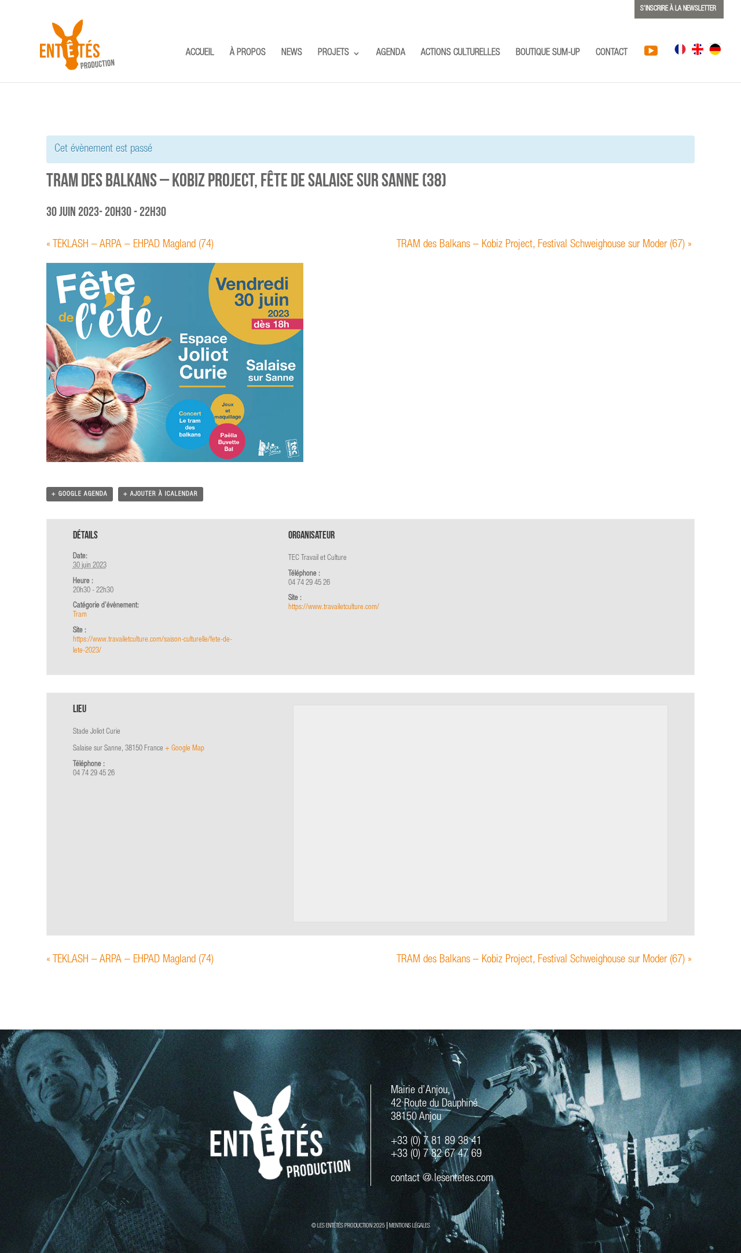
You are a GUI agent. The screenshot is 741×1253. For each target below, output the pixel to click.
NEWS (291, 53)
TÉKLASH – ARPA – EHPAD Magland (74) (130, 244)
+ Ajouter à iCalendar (160, 494)
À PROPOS (248, 53)
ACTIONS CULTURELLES (460, 53)
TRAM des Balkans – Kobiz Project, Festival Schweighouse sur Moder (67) (544, 244)
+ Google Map (184, 749)
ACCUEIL (200, 53)
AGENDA (390, 53)
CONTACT (612, 53)
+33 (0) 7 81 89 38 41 (436, 1141)
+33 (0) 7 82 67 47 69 (436, 1154)
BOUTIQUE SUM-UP (548, 53)
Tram (80, 615)
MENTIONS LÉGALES (409, 1226)
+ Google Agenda (80, 494)
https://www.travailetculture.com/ (333, 607)
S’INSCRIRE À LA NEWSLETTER (678, 8)
